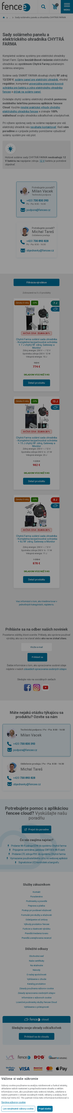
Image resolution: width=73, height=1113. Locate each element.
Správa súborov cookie (13, 1102)
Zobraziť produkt (36, 96)
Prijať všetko (45, 1108)
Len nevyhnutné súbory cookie (18, 1108)
